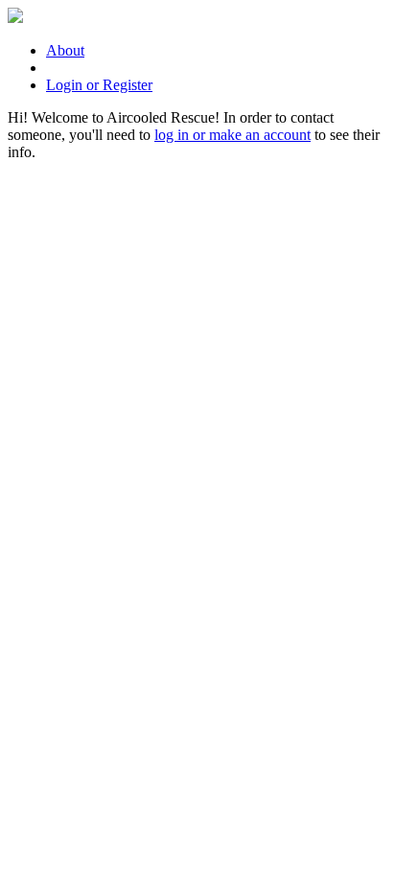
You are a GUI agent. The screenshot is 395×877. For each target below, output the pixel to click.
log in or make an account (232, 135)
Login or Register (99, 85)
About (65, 50)
